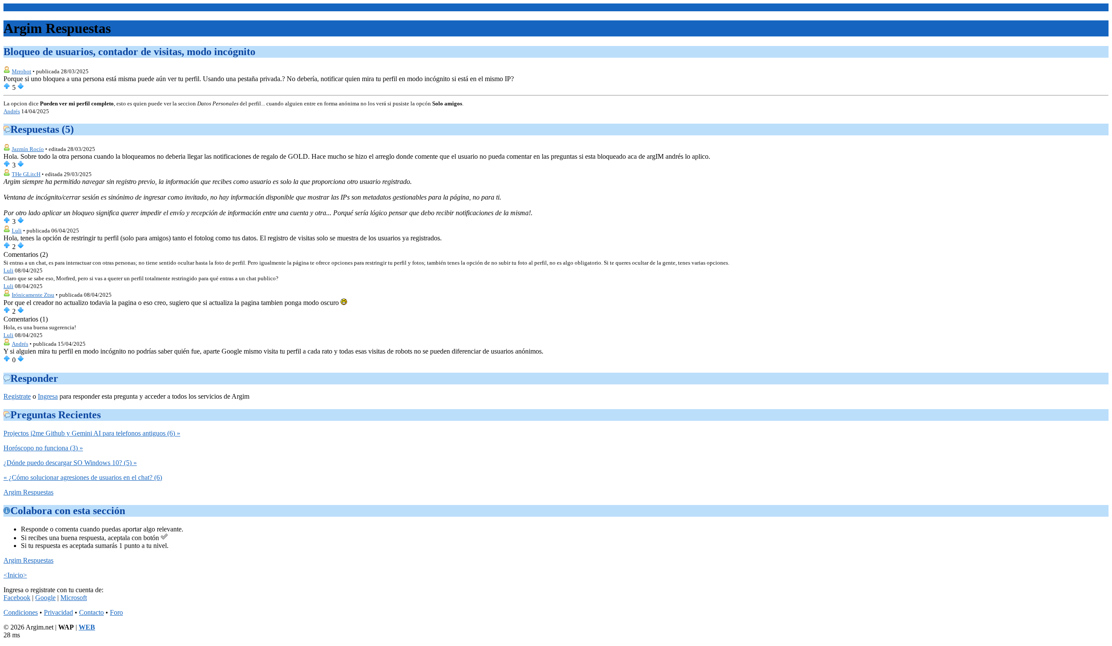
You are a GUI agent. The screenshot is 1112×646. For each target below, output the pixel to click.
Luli (17, 230)
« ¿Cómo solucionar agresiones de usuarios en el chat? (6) (82, 477)
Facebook (16, 597)
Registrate (17, 396)
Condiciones (20, 612)
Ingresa (48, 396)
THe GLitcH (26, 174)
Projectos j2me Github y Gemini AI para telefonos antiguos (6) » (91, 433)
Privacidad (58, 612)
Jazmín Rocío (28, 149)
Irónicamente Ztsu (33, 295)
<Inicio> (15, 7)
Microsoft (73, 597)
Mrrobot (21, 71)
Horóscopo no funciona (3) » (43, 448)
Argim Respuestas (28, 492)
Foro (116, 612)
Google (45, 597)
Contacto (91, 612)
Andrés (11, 111)
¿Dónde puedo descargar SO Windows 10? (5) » (70, 462)
